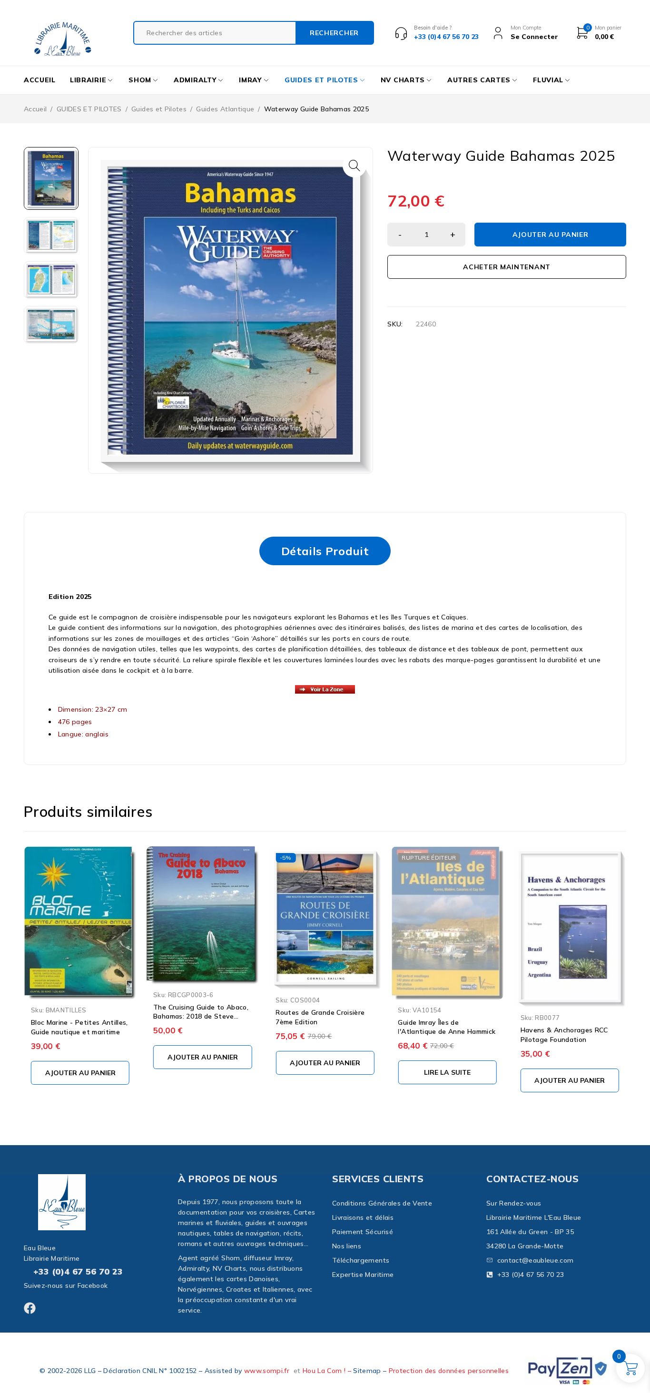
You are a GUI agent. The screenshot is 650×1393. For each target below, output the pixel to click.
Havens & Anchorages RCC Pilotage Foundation (564, 1035)
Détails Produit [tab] (325, 551)
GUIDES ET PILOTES (89, 109)
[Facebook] (30, 1308)
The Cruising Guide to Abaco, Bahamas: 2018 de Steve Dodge (200, 1016)
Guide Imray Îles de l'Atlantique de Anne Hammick (446, 1027)
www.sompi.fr (266, 1370)
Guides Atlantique (225, 109)
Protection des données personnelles (449, 1370)
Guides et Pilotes (159, 109)
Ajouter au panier (550, 234)
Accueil (35, 109)
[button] (354, 165)
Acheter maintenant (507, 267)
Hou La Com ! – (328, 1370)
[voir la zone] (325, 689)
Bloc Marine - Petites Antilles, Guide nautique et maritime (79, 1027)
